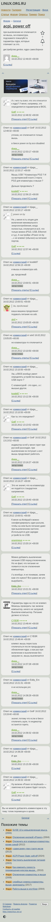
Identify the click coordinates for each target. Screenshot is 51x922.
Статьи (5, 14)
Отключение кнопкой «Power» (28, 837)
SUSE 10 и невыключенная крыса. (30, 830)
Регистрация (33, 10)
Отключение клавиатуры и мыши (29, 874)
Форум (14, 14)
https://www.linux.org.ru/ (12, 912)
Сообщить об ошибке (11, 909)
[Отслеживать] (42, 41)
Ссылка (8, 65)
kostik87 (15, 191)
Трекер (33, 14)
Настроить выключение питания (29, 860)
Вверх (44, 904)
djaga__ (15, 56)
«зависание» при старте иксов (28, 848)
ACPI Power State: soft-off (25, 856)
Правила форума (20, 904)
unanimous (16, 540)
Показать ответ (19, 119)
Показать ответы (20, 159)
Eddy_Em (16, 586)
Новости (6, 10)
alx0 (13, 319)
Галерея (16, 10)
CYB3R (15, 620)
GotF (13, 112)
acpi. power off (16, 25)
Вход (45, 10)
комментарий (20, 128)
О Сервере (7, 904)
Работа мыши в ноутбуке (25, 889)
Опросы (23, 14)
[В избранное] (42, 33)
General (17, 21)
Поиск (41, 14)
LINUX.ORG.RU (13, 3)
